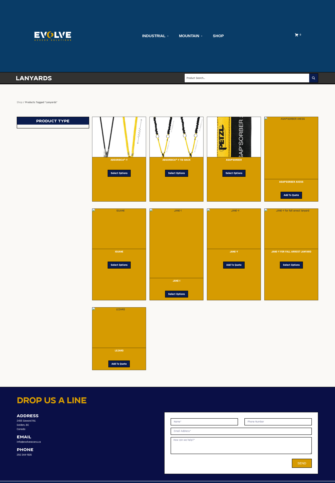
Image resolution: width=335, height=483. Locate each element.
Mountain (189, 36)
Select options (119, 173)
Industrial (153, 36)
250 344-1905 (24, 455)
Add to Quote (291, 195)
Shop (218, 36)
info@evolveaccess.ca (29, 442)
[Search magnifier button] (313, 78)
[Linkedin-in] (19, 461)
